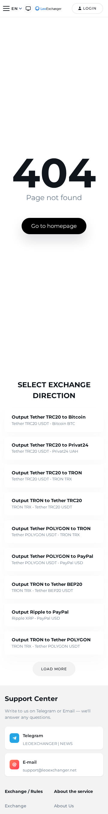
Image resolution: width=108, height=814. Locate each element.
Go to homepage (54, 226)
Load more (54, 669)
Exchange (15, 806)
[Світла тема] (28, 8)
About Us (64, 806)
